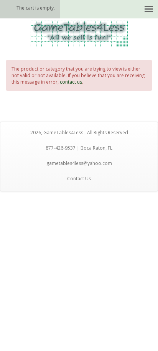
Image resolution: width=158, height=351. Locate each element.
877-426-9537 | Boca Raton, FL (79, 148)
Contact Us (79, 178)
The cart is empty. (35, 8)
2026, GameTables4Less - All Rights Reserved (79, 132)
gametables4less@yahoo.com (79, 163)
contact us (71, 82)
